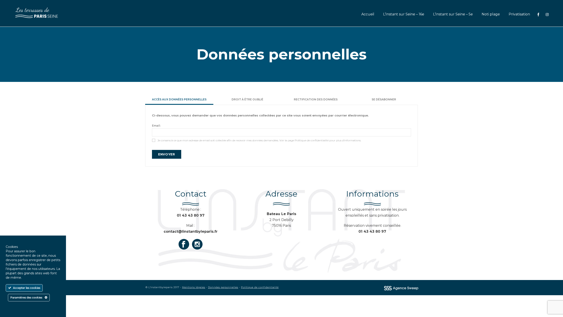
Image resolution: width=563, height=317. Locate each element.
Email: (156, 125)
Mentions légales (193, 287)
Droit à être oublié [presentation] (247, 99)
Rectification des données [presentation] (316, 99)
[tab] (179, 100)
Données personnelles (223, 287)
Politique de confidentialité (260, 287)
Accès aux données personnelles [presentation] (179, 99)
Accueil (367, 14)
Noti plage (491, 14)
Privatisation (519, 14)
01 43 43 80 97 (372, 231)
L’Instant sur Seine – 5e (453, 14)
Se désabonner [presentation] (384, 99)
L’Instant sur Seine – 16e (403, 14)
